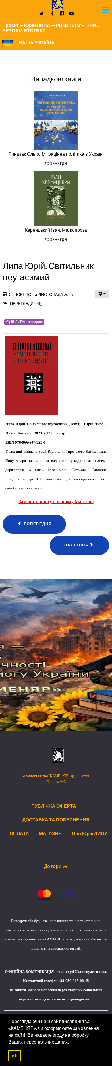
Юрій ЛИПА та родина (24, 322)
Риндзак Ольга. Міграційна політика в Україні (56, 154)
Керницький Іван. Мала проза (56, 230)
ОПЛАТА (19, 833)
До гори (53, 866)
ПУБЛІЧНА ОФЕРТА (53, 806)
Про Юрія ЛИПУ (89, 833)
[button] (71, 1042)
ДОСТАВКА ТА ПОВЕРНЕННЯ (56, 819)
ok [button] (14, 1055)
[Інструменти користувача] (102, 294)
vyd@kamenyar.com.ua (87, 971)
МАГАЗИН (50, 833)
